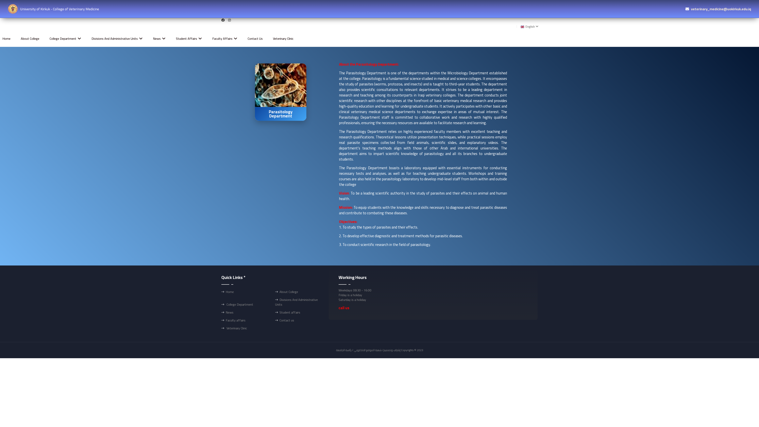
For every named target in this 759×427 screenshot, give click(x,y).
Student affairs (186, 39)
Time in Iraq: (379, 362)
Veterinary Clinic (283, 39)
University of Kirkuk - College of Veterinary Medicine (59, 9)
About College (30, 39)
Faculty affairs (222, 39)
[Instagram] (229, 20)
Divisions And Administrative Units (115, 39)
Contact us (255, 39)
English (530, 26)
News (157, 39)
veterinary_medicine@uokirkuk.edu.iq (721, 9)
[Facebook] (223, 20)
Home (6, 39)
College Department (63, 39)
